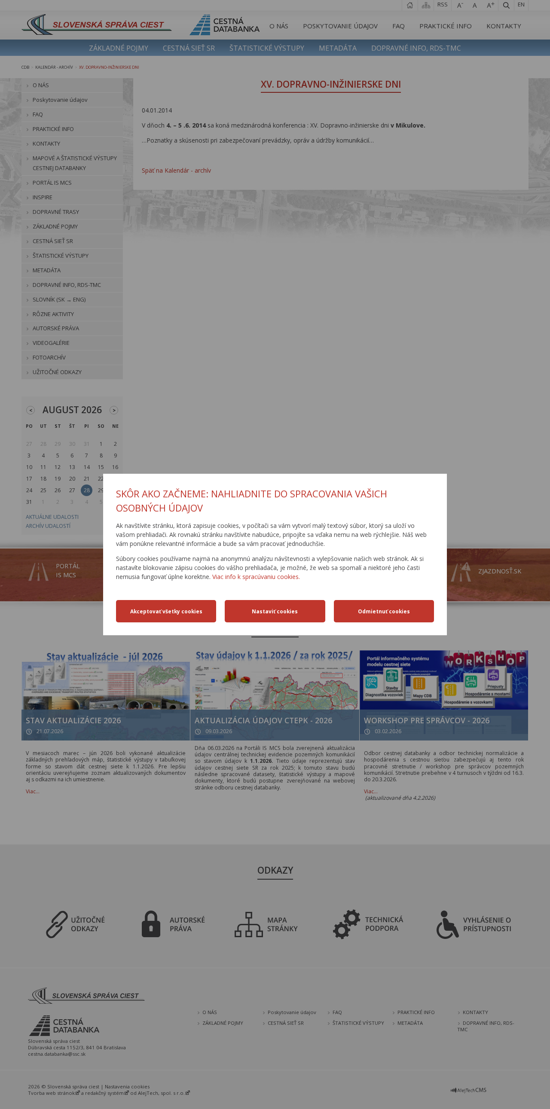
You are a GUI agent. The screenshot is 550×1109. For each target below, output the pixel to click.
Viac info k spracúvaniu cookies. (256, 577)
